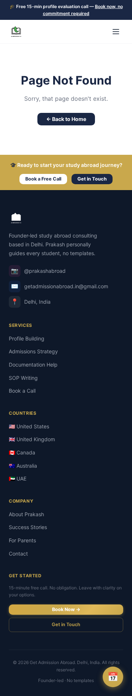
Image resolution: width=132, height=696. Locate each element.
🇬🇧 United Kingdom (32, 439)
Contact (18, 553)
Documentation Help (33, 364)
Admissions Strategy (33, 351)
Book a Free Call (43, 179)
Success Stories (28, 527)
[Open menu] (116, 31)
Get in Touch (92, 179)
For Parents (22, 540)
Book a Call (22, 391)
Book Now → (66, 609)
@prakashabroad (38, 270)
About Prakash (26, 514)
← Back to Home (66, 119)
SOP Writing (23, 378)
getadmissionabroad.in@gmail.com (59, 286)
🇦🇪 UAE (17, 478)
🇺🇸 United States (29, 426)
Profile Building (26, 338)
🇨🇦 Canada (22, 452)
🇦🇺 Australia (23, 466)
